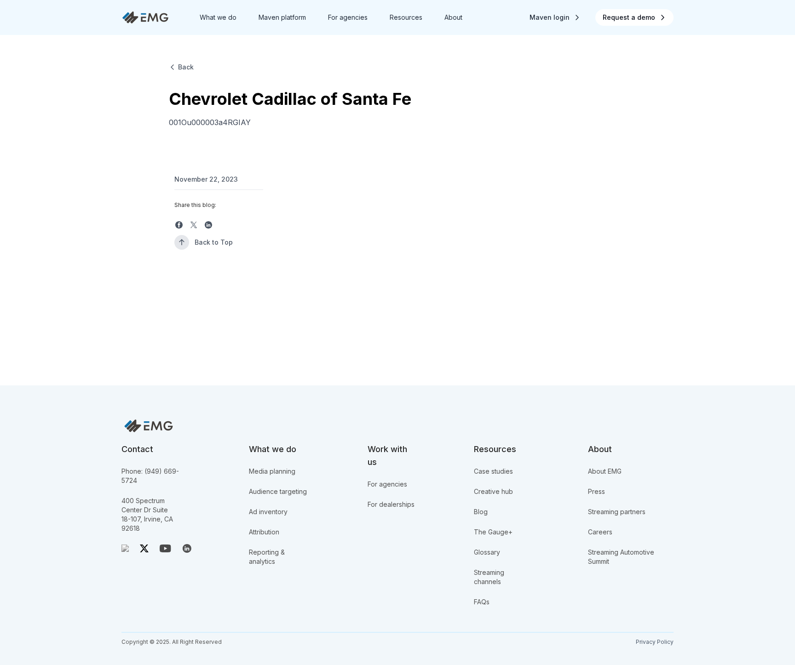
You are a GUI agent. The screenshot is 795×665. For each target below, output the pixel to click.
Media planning (272, 471)
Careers (600, 532)
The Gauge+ (493, 532)
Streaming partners (616, 512)
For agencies (387, 484)
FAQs (482, 602)
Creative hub (493, 491)
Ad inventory (268, 512)
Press (596, 491)
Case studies (493, 471)
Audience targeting (278, 491)
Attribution (264, 532)
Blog (481, 512)
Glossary (487, 552)
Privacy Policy (655, 641)
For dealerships (391, 504)
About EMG (605, 471)
